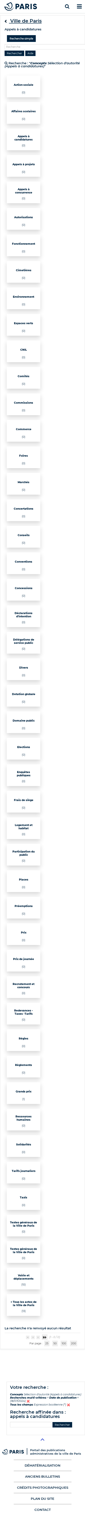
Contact (42, 1510)
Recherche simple (21, 38)
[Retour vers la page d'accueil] (20, 6)
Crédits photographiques (42, 1487)
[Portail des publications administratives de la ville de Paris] (16, 1451)
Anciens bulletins (42, 1476)
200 (73, 1343)
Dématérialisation (42, 1465)
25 (46, 1343)
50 (55, 1343)
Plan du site (42, 1499)
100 (64, 1343)
